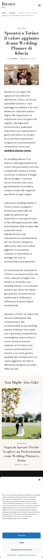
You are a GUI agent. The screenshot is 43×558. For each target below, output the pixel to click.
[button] (39, 480)
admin (13, 59)
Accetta (21, 535)
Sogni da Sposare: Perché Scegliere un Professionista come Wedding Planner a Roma (21, 454)
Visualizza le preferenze (21, 550)
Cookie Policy (11, 555)
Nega (21, 542)
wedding (21, 28)
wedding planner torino (17, 150)
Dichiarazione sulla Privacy (27, 555)
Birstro (8, 4)
